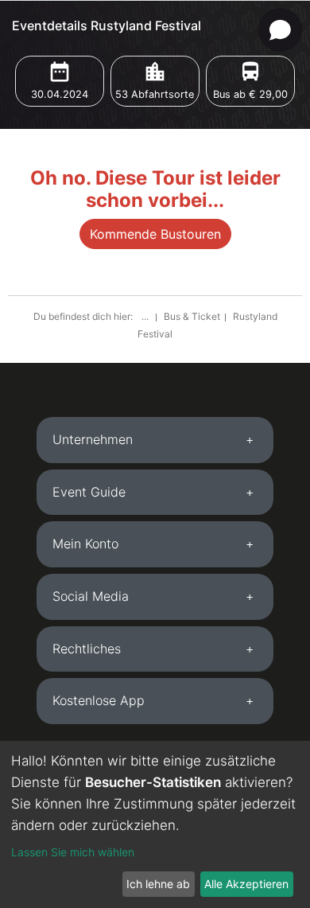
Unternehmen (92, 439)
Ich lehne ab (158, 883)
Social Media (90, 596)
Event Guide (89, 492)
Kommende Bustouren (155, 234)
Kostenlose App (98, 700)
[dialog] (155, 824)
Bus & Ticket (192, 316)
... (146, 316)
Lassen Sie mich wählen (72, 852)
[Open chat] (280, 30)
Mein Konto (85, 543)
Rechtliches (86, 649)
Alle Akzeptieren (246, 883)
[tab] (155, 440)
